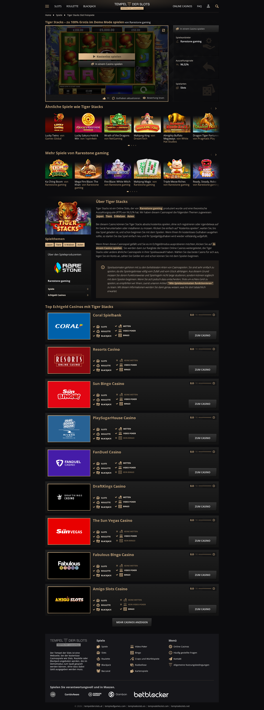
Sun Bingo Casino (108, 383)
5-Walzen (119, 216)
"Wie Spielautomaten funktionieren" (190, 283)
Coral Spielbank (107, 315)
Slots (58, 6)
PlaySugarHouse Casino (114, 417)
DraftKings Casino (109, 486)
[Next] (216, 108)
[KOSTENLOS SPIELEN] (88, 122)
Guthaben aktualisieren (128, 98)
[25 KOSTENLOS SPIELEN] (58, 122)
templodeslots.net (180, 706)
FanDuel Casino (107, 452)
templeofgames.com (115, 706)
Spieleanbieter (183, 37)
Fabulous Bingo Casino (113, 554)
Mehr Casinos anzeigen (132, 622)
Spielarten (181, 83)
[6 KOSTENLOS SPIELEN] (117, 122)
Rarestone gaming (151, 208)
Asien (130, 216)
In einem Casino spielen (192, 28)
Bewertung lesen (155, 97)
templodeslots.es (136, 706)
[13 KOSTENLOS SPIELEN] (206, 122)
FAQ (199, 6)
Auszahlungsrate (184, 60)
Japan (100, 216)
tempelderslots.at (93, 706)
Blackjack (89, 6)
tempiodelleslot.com (158, 706)
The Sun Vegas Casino (112, 520)
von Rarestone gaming (138, 22)
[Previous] (211, 108)
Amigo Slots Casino (110, 588)
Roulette (72, 6)
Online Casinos (182, 6)
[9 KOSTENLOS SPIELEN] (147, 122)
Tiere (109, 216)
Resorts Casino (106, 349)
